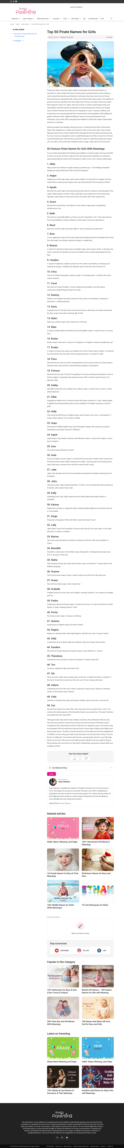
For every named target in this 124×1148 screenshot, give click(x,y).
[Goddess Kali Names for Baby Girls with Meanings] (98, 1077)
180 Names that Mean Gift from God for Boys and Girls (96, 1022)
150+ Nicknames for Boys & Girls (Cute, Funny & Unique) (62, 991)
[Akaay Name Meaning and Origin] (63, 1048)
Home (12, 24)
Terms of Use (58, 1146)
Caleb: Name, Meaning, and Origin (97, 1061)
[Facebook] (11, 1)
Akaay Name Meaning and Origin (62, 1061)
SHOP (102, 18)
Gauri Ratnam (54, 37)
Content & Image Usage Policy (81, 1146)
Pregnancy (15, 18)
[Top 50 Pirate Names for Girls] (80, 64)
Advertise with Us (94, 1146)
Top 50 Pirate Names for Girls (71, 31)
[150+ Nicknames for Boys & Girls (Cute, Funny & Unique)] (63, 976)
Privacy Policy (50, 1146)
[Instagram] (13, 1)
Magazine (56, 18)
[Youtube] (16, 1)
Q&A (84, 18)
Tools (65, 18)
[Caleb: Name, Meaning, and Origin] (98, 1048)
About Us (103, 1146)
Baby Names (75, 18)
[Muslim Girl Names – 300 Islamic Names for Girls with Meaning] (98, 976)
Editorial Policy (67, 1146)
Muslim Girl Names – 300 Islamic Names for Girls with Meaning (97, 991)
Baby (17, 24)
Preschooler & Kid (42, 18)
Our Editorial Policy (59, 768)
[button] (111, 18)
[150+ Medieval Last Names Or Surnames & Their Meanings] (63, 1077)
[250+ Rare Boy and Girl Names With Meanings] (63, 1008)
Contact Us (110, 1146)
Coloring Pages (93, 18)
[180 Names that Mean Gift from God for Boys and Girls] (98, 1008)
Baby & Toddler (27, 18)
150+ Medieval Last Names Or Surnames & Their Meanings (60, 1091)
